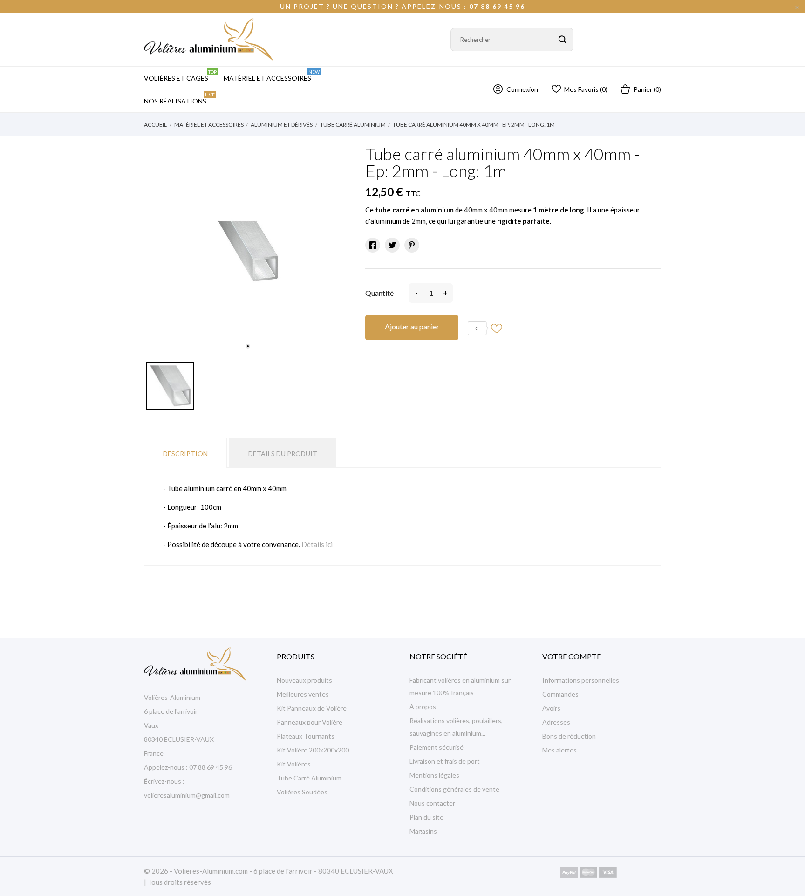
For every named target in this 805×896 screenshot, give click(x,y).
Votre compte (571, 656)
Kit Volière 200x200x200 (313, 750)
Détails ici (317, 544)
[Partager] (372, 245)
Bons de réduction (569, 736)
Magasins (423, 831)
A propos (422, 707)
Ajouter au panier (412, 326)
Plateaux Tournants (305, 736)
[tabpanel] (247, 251)
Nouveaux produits (304, 680)
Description (185, 454)
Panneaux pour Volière (309, 722)
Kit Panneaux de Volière (312, 708)
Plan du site (426, 817)
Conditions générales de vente (454, 789)
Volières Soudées (302, 792)
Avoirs (551, 708)
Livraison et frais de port (444, 761)
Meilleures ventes (303, 694)
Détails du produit (282, 454)
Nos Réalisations (179, 98)
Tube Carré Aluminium (309, 778)
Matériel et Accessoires (272, 75)
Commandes (560, 694)
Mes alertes (559, 750)
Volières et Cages (180, 75)
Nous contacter (432, 803)
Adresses (556, 722)
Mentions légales (434, 775)
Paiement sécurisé (436, 747)
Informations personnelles (580, 680)
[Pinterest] (411, 245)
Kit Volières (294, 764)
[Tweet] (392, 245)
